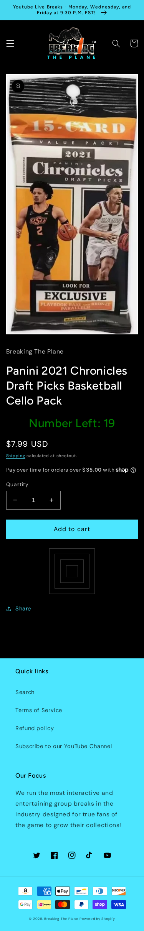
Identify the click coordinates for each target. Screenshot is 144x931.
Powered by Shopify (97, 918)
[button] (10, 43)
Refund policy (34, 728)
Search (25, 692)
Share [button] (23, 608)
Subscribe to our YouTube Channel (63, 746)
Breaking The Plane (61, 918)
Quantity (17, 484)
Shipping (15, 455)
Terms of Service (38, 710)
